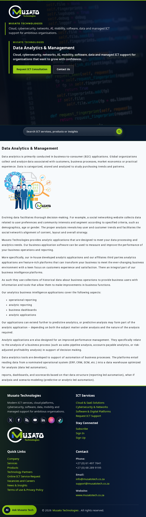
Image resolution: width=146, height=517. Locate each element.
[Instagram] (51, 420)
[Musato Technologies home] (26, 11)
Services (12, 463)
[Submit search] (119, 131)
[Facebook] (18, 420)
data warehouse (116, 362)
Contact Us (63, 69)
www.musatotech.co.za (90, 495)
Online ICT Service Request (23, 476)
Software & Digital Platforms (93, 411)
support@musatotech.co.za (92, 483)
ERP (72, 362)
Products (12, 467)
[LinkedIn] (43, 420)
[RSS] (27, 420)
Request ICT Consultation (32, 69)
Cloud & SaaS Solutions (90, 402)
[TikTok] (59, 420)
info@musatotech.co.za (90, 479)
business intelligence (15, 272)
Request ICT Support (88, 416)
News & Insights (17, 485)
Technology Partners (19, 472)
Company (13, 458)
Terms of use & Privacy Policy (25, 489)
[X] (10, 420)
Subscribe (82, 428)
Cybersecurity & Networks (92, 407)
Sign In (80, 433)
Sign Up (80, 437)
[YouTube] (35, 420)
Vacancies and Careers (21, 481)
